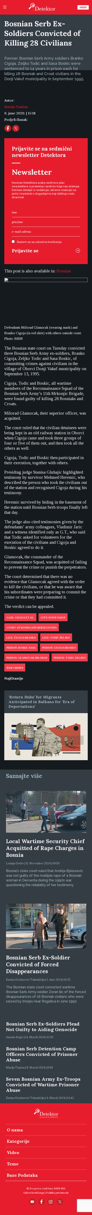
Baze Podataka (22, 1175)
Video (83, 7)
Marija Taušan (16, 107)
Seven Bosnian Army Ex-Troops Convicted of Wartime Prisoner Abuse (43, 1084)
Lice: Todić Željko (56, 637)
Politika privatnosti (57, 1192)
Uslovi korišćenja (34, 1192)
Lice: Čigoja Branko (21, 637)
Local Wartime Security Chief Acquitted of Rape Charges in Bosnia (45, 848)
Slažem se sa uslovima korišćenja (39, 242)
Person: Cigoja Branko (59, 647)
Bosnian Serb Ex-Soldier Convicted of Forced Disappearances (38, 964)
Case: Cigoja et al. (20, 617)
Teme (13, 1163)
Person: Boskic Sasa (21, 647)
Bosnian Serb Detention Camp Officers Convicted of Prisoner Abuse (42, 1054)
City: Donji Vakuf (53, 617)
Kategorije (18, 1141)
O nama (15, 1129)
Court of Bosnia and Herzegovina (31, 627)
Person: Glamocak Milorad (26, 657)
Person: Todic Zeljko (70, 657)
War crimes (14, 667)
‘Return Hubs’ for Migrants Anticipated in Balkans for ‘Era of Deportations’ (41, 702)
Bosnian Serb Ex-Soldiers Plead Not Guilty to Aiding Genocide (43, 1026)
